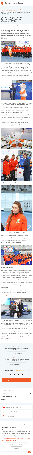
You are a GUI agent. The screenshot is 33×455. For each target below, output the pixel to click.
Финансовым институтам (9, 397)
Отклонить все (23, 444)
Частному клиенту (7, 390)
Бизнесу (3, 393)
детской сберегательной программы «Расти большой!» (17, 115)
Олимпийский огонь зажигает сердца (14, 296)
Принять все (10, 444)
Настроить (16, 448)
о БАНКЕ (3, 400)
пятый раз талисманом (14, 37)
